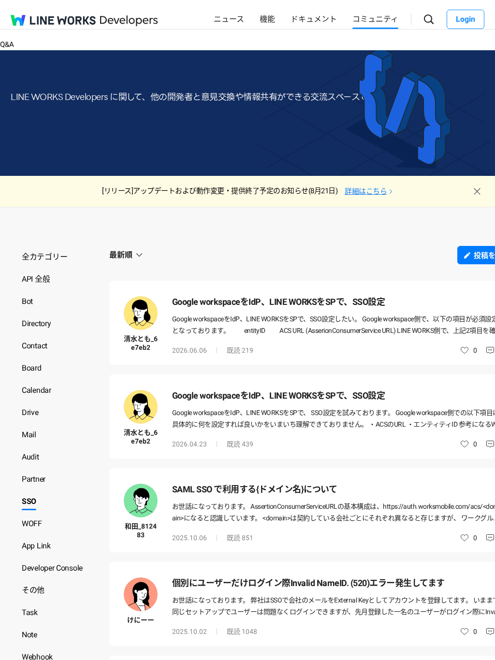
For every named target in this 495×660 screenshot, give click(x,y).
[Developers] (129, 21)
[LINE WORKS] (53, 20)
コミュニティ (375, 19)
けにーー (140, 620)
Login (465, 19)
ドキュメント (314, 19)
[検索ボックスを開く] (429, 20)
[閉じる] (477, 191)
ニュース (229, 19)
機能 (267, 19)
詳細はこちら (366, 191)
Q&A (7, 44)
